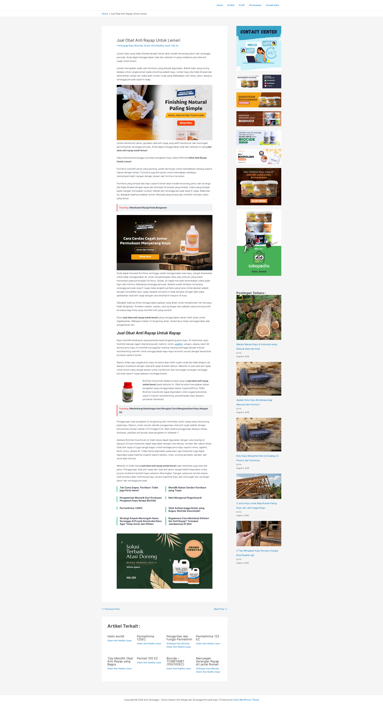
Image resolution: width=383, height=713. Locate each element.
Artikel (230, 5)
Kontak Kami (272, 5)
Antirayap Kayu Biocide (178, 643)
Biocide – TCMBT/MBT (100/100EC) (175, 661)
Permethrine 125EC (145, 638)
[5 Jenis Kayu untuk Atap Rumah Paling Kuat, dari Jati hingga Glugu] (258, 486)
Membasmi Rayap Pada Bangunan (148, 207)
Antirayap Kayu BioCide (130, 45)
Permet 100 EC (147, 658)
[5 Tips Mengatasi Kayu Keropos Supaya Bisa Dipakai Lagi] (258, 533)
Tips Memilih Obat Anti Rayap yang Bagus (120, 661)
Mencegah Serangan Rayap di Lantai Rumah (207, 661)
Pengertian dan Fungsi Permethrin (179, 638)
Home (220, 5)
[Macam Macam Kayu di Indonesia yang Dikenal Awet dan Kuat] (258, 317)
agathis (179, 344)
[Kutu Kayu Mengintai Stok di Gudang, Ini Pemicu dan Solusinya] (258, 434)
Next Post (220, 609)
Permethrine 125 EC (207, 638)
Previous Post (111, 609)
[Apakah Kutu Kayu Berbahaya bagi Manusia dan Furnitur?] (258, 379)
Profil (242, 5)
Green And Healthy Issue (157, 45)
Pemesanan (255, 5)
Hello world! (115, 636)
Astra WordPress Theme (246, 699)
